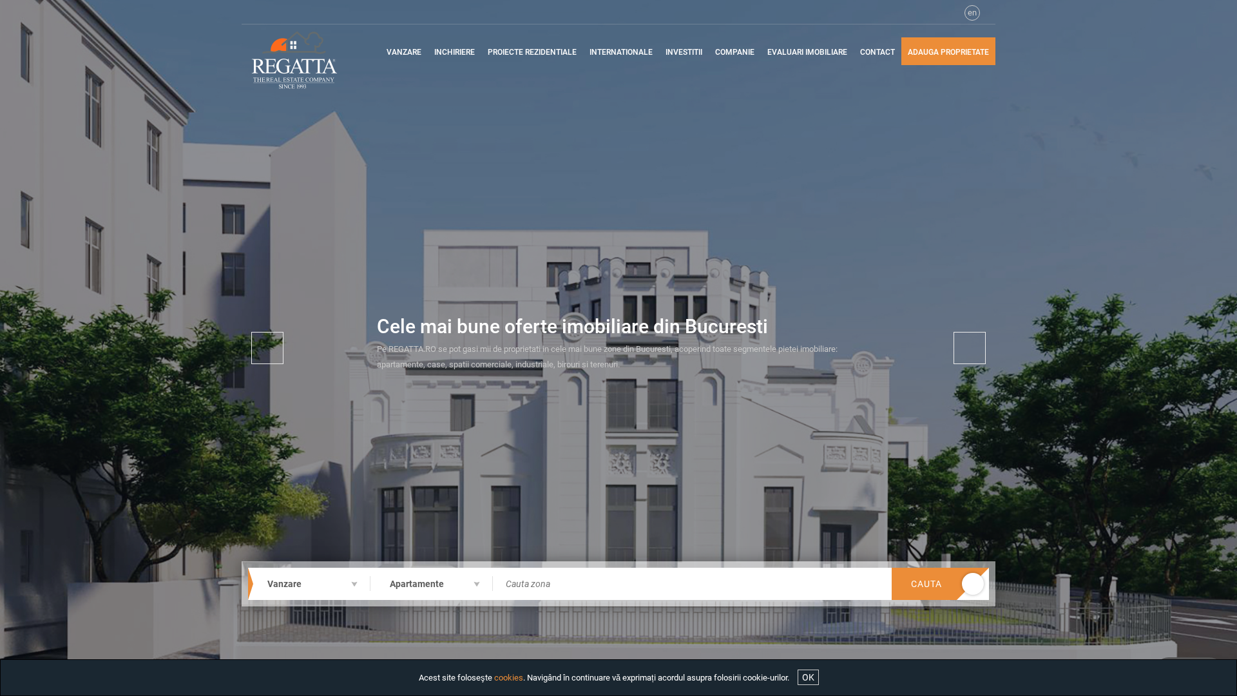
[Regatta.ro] (304, 60)
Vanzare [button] (404, 52)
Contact (877, 52)
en (972, 12)
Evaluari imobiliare (807, 52)
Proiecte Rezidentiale (532, 52)
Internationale (621, 52)
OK (808, 677)
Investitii (684, 52)
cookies (508, 677)
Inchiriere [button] (454, 52)
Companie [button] (734, 52)
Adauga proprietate (948, 52)
